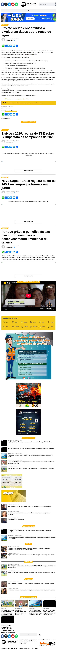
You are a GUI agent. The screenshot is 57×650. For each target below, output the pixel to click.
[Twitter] (9, 4)
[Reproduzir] (3, 309)
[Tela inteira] (54, 309)
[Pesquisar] (55, 4)
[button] (28, 10)
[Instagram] (6, 4)
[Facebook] (2, 4)
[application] (28, 296)
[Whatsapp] (16, 4)
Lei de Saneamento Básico (29, 54)
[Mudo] (51, 309)
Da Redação (10, 40)
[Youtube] (13, 4)
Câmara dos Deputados (11, 111)
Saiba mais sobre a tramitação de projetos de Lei (17, 99)
